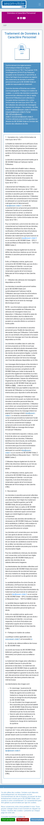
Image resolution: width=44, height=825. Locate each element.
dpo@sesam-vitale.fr (14, 206)
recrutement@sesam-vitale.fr (22, 117)
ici (31, 639)
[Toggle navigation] (39, 4)
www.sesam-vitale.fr (12, 639)
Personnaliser (37, 819)
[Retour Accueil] (18, 4)
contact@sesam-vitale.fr (21, 110)
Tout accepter (8, 819)
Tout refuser (22, 819)
